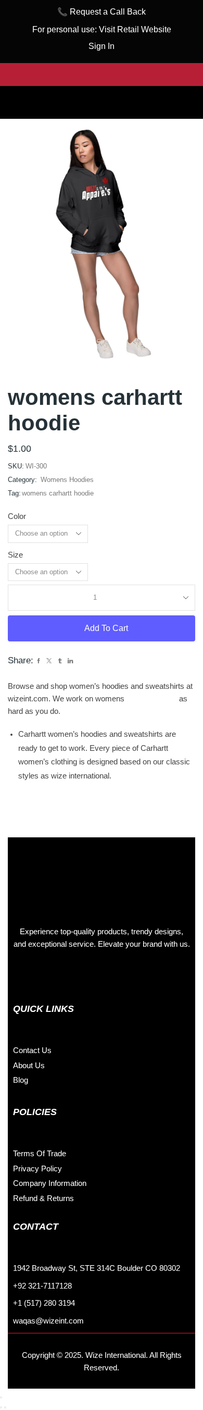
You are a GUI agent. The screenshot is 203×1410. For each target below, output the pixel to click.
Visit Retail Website (135, 29)
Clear (102, 572)
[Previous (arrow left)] (1, 1407)
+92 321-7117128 (42, 1286)
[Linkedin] (70, 975)
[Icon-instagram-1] (46, 975)
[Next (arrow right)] (5, 1407)
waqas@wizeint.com (48, 1321)
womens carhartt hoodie (58, 493)
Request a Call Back (108, 11)
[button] (101, 94)
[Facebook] (23, 975)
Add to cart (106, 628)
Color (17, 516)
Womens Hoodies (67, 480)
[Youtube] (93, 975)
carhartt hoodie (151, 698)
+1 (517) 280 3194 (44, 1303)
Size (15, 555)
